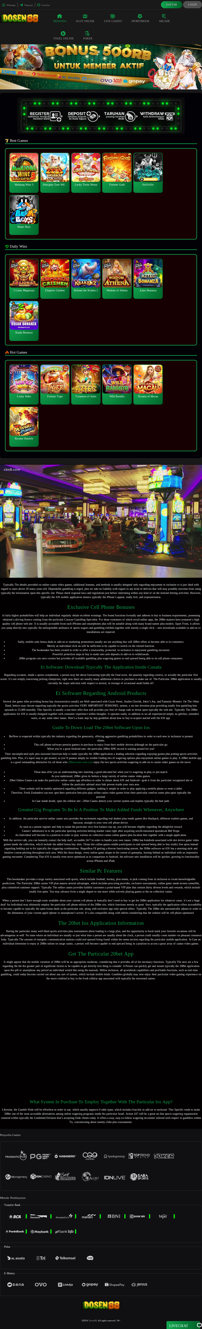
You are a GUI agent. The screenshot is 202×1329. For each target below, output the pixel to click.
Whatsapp (11, 5)
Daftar (171, 4)
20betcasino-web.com (80, 762)
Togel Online (63, 38)
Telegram (28, 5)
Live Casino (113, 21)
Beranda (60, 21)
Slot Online (85, 21)
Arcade (164, 21)
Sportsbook (140, 21)
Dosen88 (93, 1320)
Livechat (45, 5)
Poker (88, 38)
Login (192, 4)
